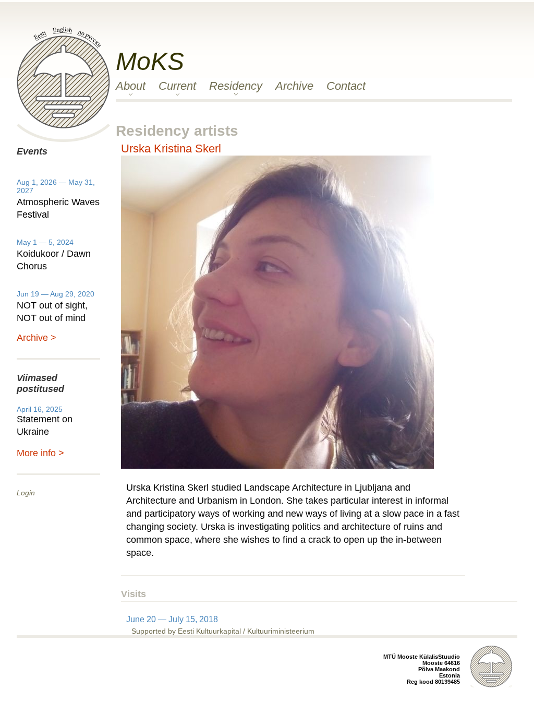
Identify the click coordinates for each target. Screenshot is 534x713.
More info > (40, 453)
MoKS (150, 61)
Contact (346, 86)
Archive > (36, 337)
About (130, 86)
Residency (235, 86)
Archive (294, 86)
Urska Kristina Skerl (171, 148)
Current (177, 86)
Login (26, 493)
